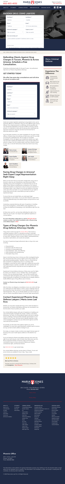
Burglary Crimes (25, 413)
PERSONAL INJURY (45, 7)
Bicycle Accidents (55, 410)
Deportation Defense (38, 421)
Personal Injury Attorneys (56, 407)
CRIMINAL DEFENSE (23, 7)
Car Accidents (54, 413)
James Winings (16, 410)
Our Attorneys (16, 407)
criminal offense (24, 232)
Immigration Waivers (38, 426)
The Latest (5, 410)
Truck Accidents (54, 421)
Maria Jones (16, 408)
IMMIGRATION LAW (34, 7)
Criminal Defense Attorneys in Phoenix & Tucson (15, 52)
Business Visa (36, 416)
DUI (22, 410)
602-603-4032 (34, 389)
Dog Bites (53, 415)
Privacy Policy (32, 397)
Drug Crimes (24, 415)
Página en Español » (57, 2)
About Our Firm (6, 407)
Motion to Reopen (37, 413)
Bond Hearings (37, 415)
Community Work (6, 408)
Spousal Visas (36, 429)
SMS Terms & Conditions (7, 416)
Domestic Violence (25, 408)
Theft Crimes (24, 423)
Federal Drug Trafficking (26, 416)
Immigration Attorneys (38, 407)
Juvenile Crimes (25, 418)
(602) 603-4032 (31, 218)
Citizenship (36, 418)
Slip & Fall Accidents (55, 419)
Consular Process (37, 419)
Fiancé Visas (36, 423)
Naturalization (36, 427)
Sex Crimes (24, 421)
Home (4, 52)
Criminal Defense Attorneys (27, 407)
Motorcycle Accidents (55, 416)
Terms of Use (32, 392)
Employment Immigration (38, 410)
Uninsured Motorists (55, 424)
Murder (23, 419)
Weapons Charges (25, 427)
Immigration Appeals (38, 424)
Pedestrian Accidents (55, 418)
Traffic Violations (25, 424)
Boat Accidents (54, 408)
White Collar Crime (25, 429)
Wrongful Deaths (55, 423)
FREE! (17, 221)
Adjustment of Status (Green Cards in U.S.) (41, 408)
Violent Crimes (24, 426)
